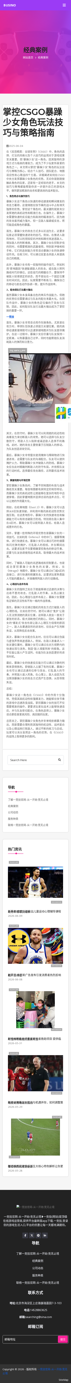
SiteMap (63, 1379)
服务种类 (13, 818)
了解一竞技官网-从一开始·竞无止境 (28, 799)
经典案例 (13, 806)
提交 (62, 1339)
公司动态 (13, 812)
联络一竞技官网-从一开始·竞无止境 (28, 825)
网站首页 (28, 57)
